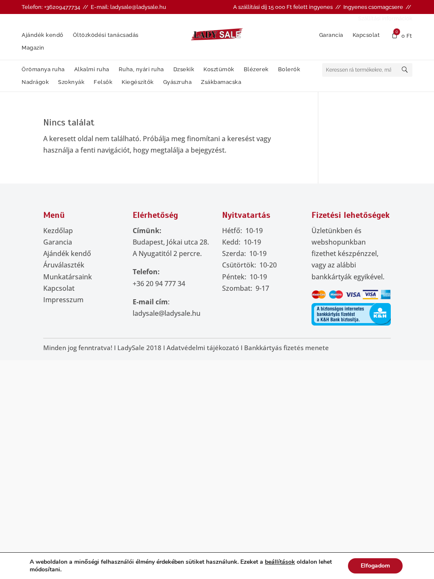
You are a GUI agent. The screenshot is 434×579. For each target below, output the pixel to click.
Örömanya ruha (43, 69)
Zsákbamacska (221, 82)
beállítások (280, 562)
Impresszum (63, 299)
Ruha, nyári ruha (141, 69)
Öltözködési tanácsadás (106, 35)
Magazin (33, 48)
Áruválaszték (63, 265)
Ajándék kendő (43, 35)
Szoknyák (71, 82)
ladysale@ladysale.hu (166, 313)
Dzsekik (184, 69)
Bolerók (289, 69)
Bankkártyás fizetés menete (286, 347)
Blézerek (256, 69)
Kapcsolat (366, 35)
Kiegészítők (138, 82)
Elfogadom (375, 566)
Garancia (331, 35)
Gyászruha (177, 82)
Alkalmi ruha (91, 69)
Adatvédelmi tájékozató (203, 347)
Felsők (103, 82)
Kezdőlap (58, 230)
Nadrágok (35, 82)
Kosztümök (218, 69)
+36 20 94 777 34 (159, 283)
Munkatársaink (67, 276)
